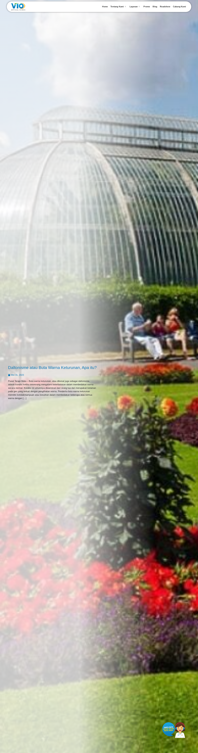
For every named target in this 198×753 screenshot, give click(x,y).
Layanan (134, 6)
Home (105, 6)
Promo (146, 6)
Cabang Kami (179, 6)
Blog (155, 6)
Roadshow (165, 6)
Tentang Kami (117, 6)
